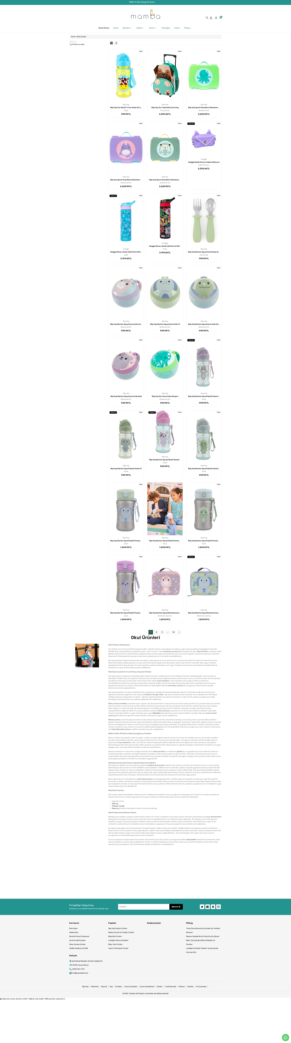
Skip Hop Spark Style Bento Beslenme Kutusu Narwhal (131, 180)
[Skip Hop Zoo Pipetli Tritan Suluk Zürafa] (126, 76)
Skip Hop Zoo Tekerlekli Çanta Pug (165, 108)
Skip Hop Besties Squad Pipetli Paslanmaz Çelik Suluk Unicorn (173, 541)
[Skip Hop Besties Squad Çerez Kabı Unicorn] (126, 292)
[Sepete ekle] (120, 72)
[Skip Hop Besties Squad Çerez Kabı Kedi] (126, 364)
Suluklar (190, 987)
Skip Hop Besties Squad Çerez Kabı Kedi (126, 396)
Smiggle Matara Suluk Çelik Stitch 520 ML (126, 252)
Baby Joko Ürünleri (115, 944)
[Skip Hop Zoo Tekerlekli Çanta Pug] (165, 76)
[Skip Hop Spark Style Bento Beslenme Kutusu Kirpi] (165, 148)
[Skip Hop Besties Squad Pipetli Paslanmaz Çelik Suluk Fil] (126, 509)
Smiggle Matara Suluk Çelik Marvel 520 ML (165, 246)
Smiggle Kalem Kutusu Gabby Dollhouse (204, 162)
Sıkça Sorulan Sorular (77, 944)
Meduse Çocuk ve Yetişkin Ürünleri (121, 932)
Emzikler (118, 987)
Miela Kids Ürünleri (115, 936)
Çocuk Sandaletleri (147, 987)
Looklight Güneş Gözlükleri (118, 940)
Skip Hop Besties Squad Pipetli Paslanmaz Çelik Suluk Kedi (133, 613)
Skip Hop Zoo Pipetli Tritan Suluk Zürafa (126, 108)
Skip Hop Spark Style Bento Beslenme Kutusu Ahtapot (209, 108)
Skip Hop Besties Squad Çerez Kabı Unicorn (127, 324)
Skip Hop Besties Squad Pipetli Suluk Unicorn (206, 396)
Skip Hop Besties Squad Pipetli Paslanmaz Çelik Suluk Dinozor (212, 541)
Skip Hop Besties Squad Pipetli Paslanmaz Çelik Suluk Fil (132, 541)
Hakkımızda (73, 932)
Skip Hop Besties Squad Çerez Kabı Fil (165, 324)
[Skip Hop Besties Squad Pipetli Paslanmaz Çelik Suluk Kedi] (126, 581)
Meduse (182, 987)
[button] (207, 17)
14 (173, 632)
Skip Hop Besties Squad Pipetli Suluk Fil (126, 469)
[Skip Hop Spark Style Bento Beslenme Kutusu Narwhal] (126, 148)
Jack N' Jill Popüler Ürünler (118, 948)
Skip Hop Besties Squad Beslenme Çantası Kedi (167, 613)
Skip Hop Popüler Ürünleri (117, 928)
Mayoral (104, 987)
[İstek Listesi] (131, 72)
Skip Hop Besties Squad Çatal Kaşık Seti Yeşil (206, 252)
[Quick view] (126, 72)
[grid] (111, 43)
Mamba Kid (133, 993)
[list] (116, 43)
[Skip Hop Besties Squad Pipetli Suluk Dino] (204, 437)
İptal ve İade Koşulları (77, 940)
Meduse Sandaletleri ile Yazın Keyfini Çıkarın (203, 936)
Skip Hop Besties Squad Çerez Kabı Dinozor (205, 324)
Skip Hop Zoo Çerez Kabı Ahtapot (165, 396)
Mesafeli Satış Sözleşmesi (79, 936)
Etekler (159, 987)
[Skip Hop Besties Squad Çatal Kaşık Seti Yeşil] (204, 220)
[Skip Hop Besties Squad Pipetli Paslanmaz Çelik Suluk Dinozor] (204, 509)
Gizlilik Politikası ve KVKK (78, 948)
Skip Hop (85, 987)
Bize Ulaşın (73, 928)
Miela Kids (94, 987)
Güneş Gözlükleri (131, 987)
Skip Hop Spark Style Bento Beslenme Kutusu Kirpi (169, 180)
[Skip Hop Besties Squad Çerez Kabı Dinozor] (204, 292)
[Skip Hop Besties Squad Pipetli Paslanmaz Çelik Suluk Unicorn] (165, 509)
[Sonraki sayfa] (179, 632)
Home (73, 37)
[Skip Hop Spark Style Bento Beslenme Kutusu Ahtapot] (204, 76)
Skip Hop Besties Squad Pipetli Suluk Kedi (165, 460)
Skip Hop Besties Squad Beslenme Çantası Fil (206, 613)
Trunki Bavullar (170, 987)
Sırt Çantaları (201, 987)
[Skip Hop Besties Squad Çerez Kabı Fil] (165, 292)
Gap (111, 987)
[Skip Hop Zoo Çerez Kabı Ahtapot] (165, 364)
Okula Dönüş (103, 28)
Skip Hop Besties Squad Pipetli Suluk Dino (204, 469)
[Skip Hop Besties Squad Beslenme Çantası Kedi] (165, 581)
